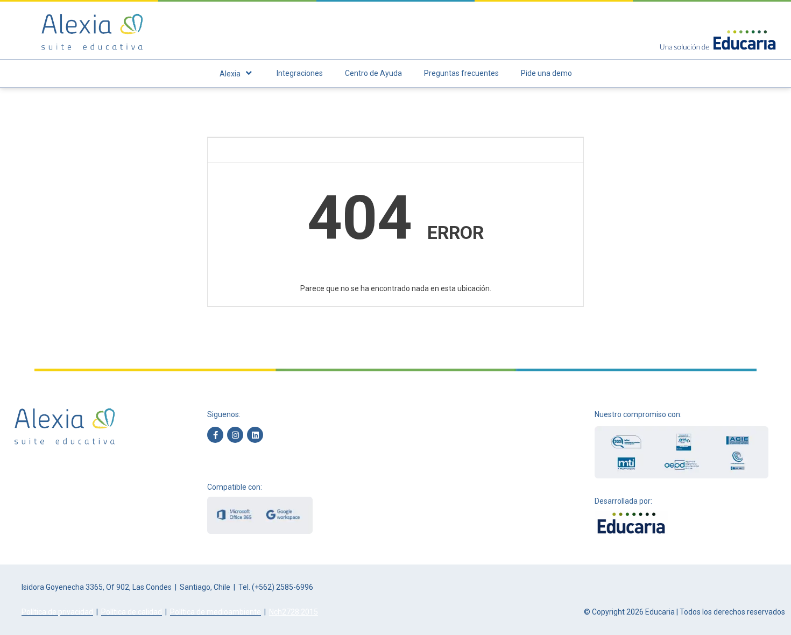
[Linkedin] (255, 435)
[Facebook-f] (215, 435)
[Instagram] (235, 435)
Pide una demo (546, 73)
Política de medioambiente (215, 612)
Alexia (230, 73)
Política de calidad (131, 612)
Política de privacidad (57, 612)
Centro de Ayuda (373, 73)
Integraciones (300, 73)
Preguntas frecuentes (461, 73)
